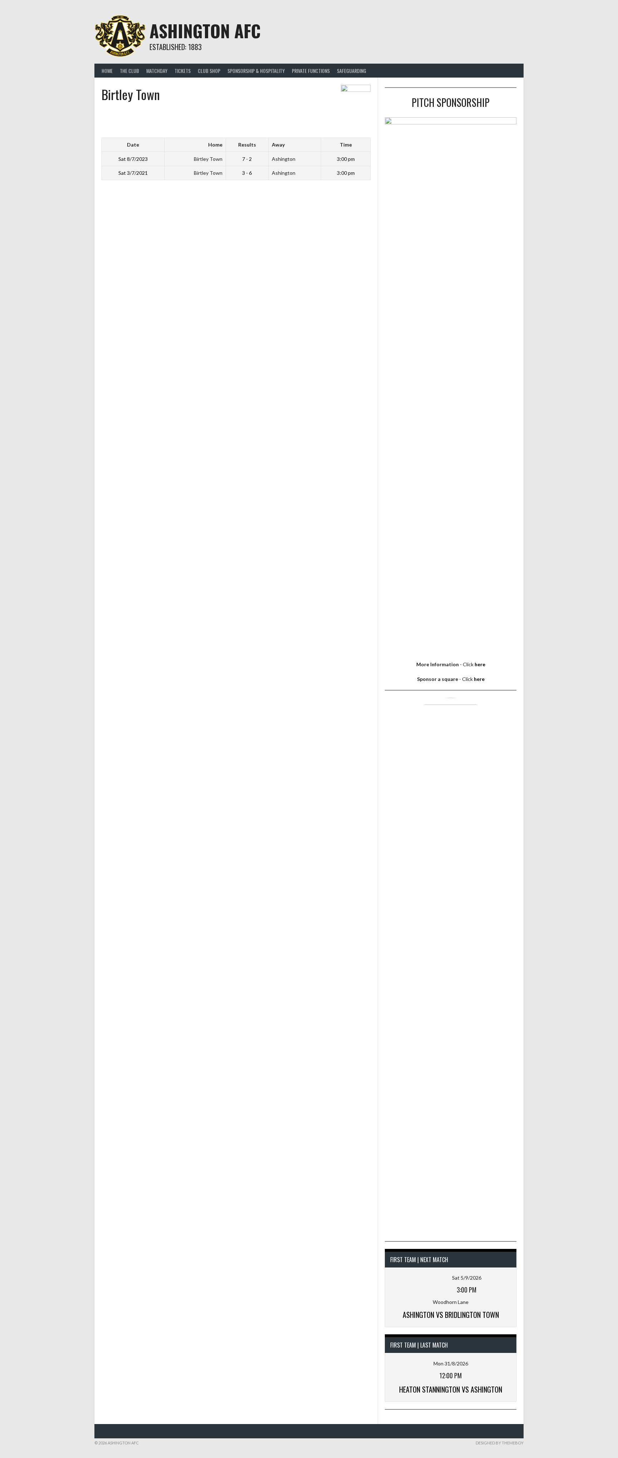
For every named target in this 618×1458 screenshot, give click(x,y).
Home (107, 70)
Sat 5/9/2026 (466, 1278)
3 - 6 (247, 173)
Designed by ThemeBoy (500, 1442)
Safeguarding (351, 70)
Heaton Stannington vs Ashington (450, 1389)
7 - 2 (247, 159)
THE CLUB (129, 70)
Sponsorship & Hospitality (256, 70)
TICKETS (183, 70)
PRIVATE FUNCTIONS (311, 70)
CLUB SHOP (209, 70)
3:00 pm (346, 159)
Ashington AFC (205, 30)
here (480, 664)
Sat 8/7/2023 (133, 159)
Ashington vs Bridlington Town (451, 1314)
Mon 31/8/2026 (450, 1363)
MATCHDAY (156, 70)
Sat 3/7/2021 (133, 173)
